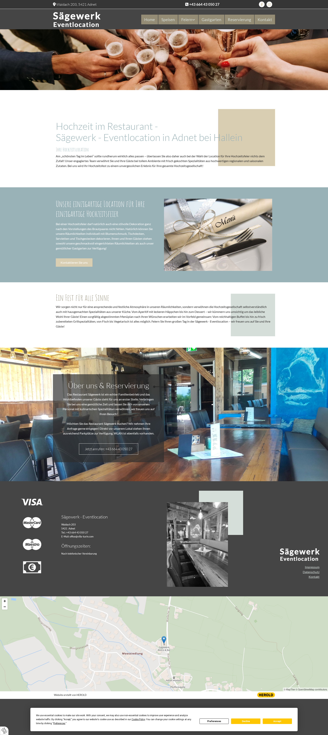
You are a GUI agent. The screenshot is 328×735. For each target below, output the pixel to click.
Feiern (186, 19)
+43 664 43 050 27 (204, 4)
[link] (188, 19)
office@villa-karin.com (82, 536)
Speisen (168, 19)
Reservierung (239, 19)
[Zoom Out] (5, 607)
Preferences (214, 721)
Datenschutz (311, 572)
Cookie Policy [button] (138, 719)
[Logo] (90, 19)
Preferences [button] (59, 723)
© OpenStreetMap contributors (311, 689)
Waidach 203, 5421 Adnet (76, 4)
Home (149, 19)
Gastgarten (211, 19)
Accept (277, 721)
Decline (246, 721)
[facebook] (262, 4)
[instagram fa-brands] (269, 4)
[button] (74, 262)
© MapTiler (289, 689)
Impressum (312, 567)
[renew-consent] (4, 730)
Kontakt (265, 19)
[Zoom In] (5, 601)
